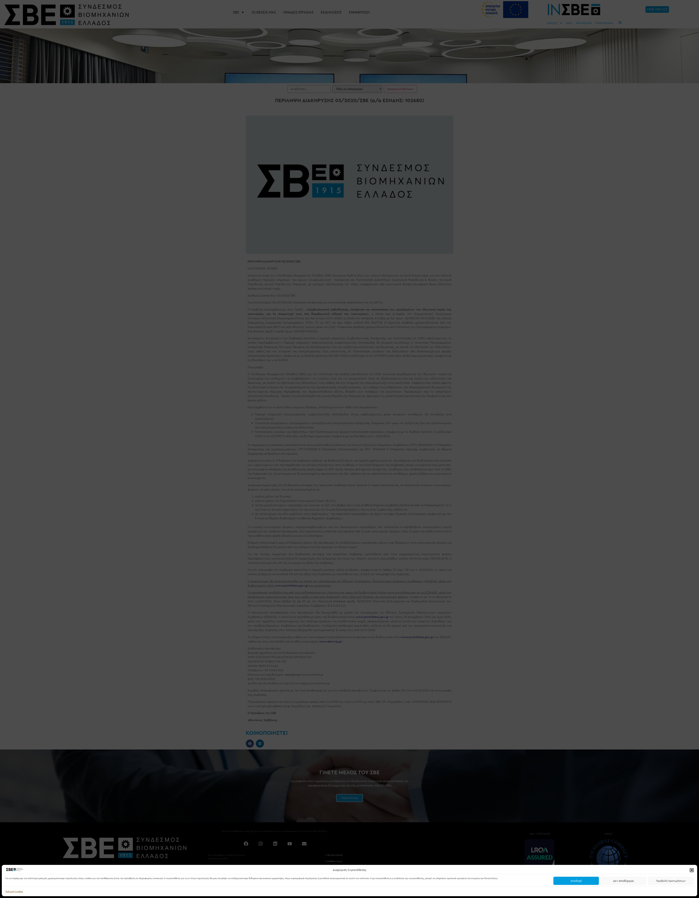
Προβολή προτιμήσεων (671, 881)
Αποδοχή (576, 881)
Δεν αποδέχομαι (623, 881)
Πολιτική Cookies (14, 891)
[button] (692, 870)
